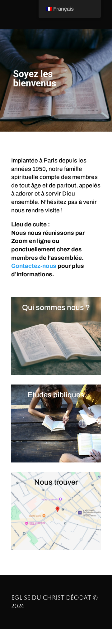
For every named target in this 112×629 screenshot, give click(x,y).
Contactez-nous (33, 266)
